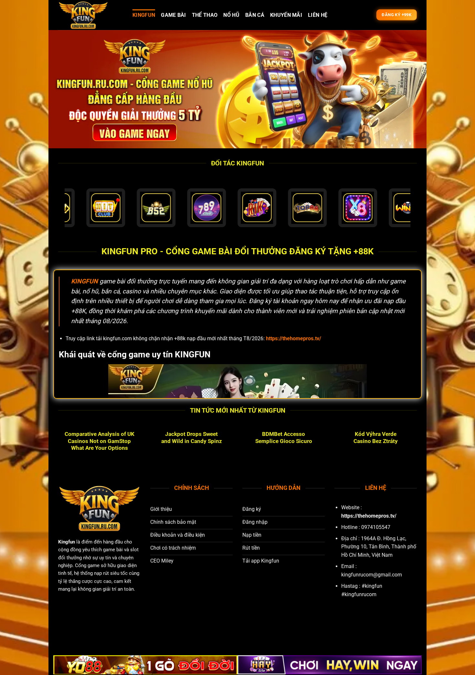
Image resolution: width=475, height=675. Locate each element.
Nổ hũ (231, 15)
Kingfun (66, 542)
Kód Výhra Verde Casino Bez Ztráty (376, 437)
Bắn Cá (254, 15)
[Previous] (57, 449)
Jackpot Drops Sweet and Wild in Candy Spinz (191, 437)
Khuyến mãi (286, 15)
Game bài (173, 15)
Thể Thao (205, 15)
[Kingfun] (90, 15)
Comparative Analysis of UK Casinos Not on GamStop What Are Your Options (99, 441)
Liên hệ (317, 15)
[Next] (418, 449)
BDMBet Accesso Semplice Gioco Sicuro (283, 437)
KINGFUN (143, 15)
